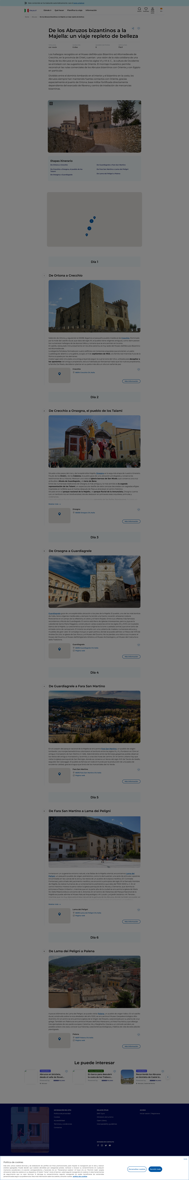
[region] (94, 1168)
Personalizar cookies (137, 1169)
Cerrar (185, 1159)
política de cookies (80, 1176)
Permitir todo (155, 1169)
